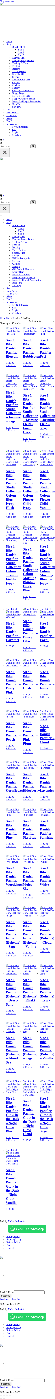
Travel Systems (19, 71)
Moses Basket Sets (21, 96)
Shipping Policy (13, 1239)
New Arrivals (12, 112)
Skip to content (7, 1)
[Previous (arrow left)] (1, 1398)
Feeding (16, 66)
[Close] (5, 152)
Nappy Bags (18, 93)
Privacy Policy (13, 1236)
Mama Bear (11, 115)
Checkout (16, 135)
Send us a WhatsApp (30, 1229)
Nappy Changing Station (23, 98)
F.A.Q (9, 121)
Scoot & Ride (18, 74)
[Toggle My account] (51, 302)
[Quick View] (17, 363)
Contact (10, 1248)
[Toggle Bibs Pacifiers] (51, 225)
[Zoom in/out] (1, 1395)
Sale (8, 109)
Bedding (16, 69)
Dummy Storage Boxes (23, 60)
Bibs (14, 318)
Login (15, 132)
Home (9, 41)
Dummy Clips (18, 58)
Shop (8, 318)
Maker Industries (16, 1221)
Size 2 (21, 52)
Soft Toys (16, 107)
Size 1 (21, 49)
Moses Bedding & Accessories (26, 101)
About (9, 118)
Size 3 (21, 55)
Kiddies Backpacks (21, 79)
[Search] (1, 143)
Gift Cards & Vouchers (23, 90)
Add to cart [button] (11, 365)
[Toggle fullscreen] (4, 1395)
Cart (14, 129)
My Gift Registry (20, 127)
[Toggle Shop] (51, 222)
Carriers (16, 82)
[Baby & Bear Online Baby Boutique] (27, 5)
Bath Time (17, 104)
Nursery (16, 87)
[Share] (7, 1395)
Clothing (16, 85)
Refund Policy (13, 1242)
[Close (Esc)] (10, 1395)
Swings (15, 77)
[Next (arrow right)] (4, 1398)
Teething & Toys (20, 63)
